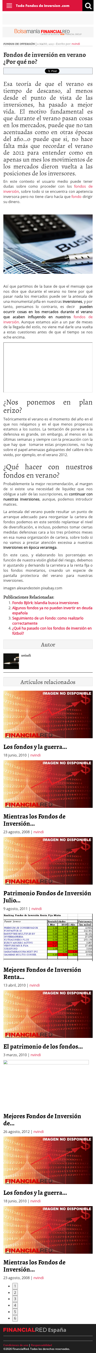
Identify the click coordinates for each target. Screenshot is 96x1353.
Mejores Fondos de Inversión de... (42, 1119)
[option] (48, 797)
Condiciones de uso (15, 1345)
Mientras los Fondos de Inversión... (34, 819)
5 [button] (15, 1311)
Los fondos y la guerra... (35, 746)
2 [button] (15, 1292)
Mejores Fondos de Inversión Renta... (42, 972)
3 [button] (15, 1298)
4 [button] (15, 1305)
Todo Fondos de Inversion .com (42, 5)
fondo (77, 196)
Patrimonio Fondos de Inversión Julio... (47, 896)
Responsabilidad (41, 1345)
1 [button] (15, 1286)
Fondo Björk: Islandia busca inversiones (45, 602)
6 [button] (15, 1318)
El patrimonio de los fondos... (43, 1046)
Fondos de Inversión (19, 44)
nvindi (76, 44)
